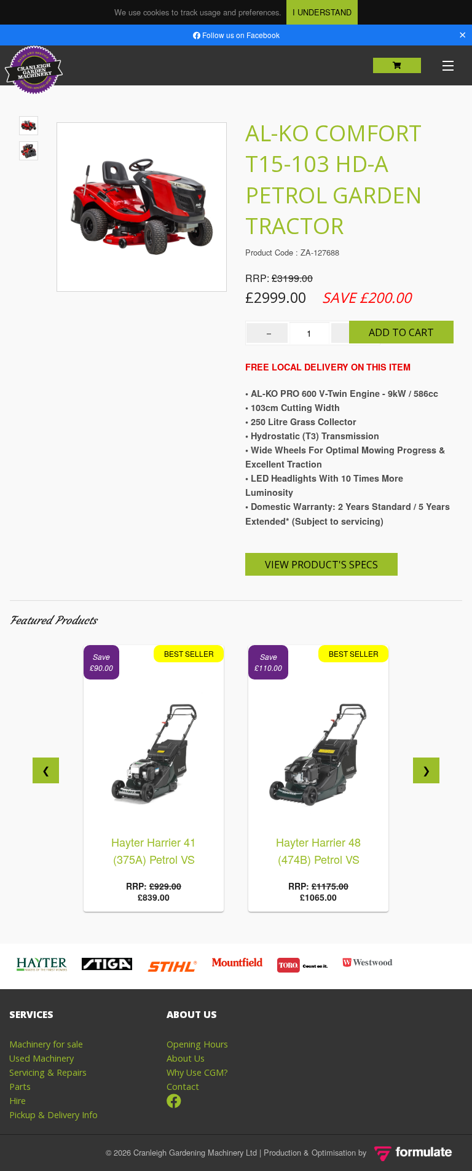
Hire (17, 1100)
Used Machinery (41, 1058)
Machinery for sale (46, 1044)
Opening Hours (197, 1044)
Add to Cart (401, 332)
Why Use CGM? (197, 1072)
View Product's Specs (321, 564)
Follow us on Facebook (240, 34)
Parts (20, 1086)
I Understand (322, 12)
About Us (186, 1058)
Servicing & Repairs (48, 1072)
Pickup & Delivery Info (53, 1115)
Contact (183, 1086)
